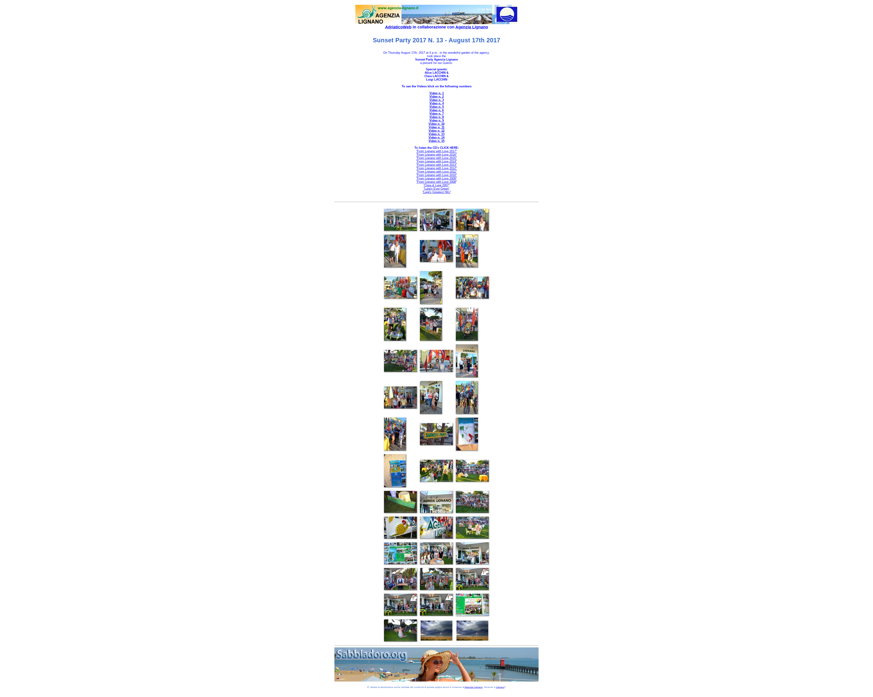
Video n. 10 (436, 124)
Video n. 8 (436, 117)
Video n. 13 (436, 134)
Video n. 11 (436, 127)
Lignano (500, 687)
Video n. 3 (436, 100)
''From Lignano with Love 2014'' (436, 161)
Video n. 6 (436, 110)
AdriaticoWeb (398, 27)
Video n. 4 (436, 103)
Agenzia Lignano (471, 27)
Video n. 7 (436, 113)
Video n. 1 (436, 93)
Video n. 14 (436, 137)
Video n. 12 (436, 130)
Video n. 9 (436, 120)
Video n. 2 (436, 96)
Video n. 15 (436, 141)
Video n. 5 (436, 107)
